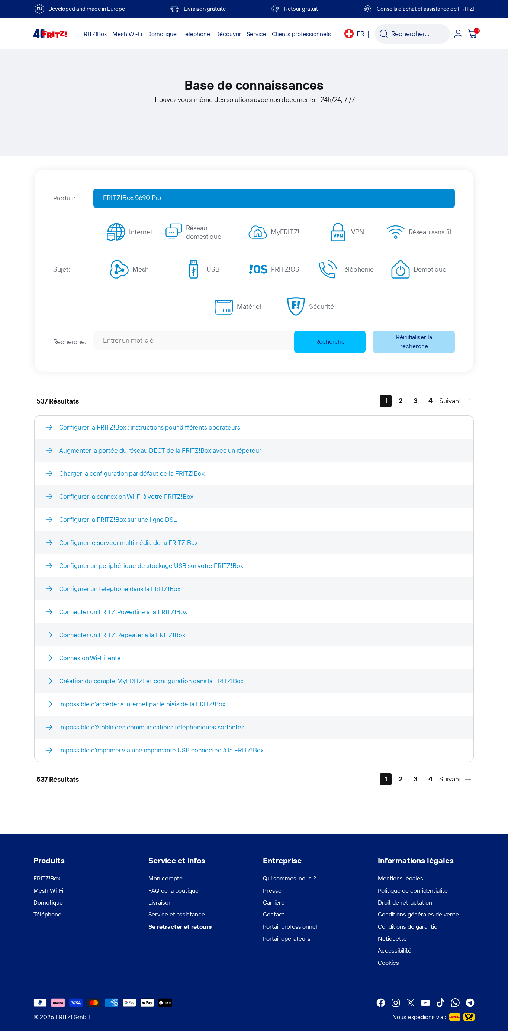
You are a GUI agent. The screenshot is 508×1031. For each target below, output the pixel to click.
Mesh (140, 269)
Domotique (430, 269)
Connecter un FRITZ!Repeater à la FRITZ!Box (122, 635)
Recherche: (69, 341)
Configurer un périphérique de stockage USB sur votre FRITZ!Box (151, 565)
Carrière (273, 902)
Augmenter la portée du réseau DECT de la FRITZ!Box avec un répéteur (160, 450)
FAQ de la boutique (173, 890)
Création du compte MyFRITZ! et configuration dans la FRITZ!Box (151, 681)
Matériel (249, 306)
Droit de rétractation (405, 902)
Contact (273, 914)
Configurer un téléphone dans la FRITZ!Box (119, 588)
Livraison (160, 902)
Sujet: (61, 269)
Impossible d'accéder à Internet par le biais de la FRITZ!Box (142, 704)
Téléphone (47, 914)
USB (213, 269)
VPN (357, 232)
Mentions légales (400, 878)
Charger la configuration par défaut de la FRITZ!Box (132, 473)
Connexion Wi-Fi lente (90, 658)
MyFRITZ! (285, 232)
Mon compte (165, 878)
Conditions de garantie (407, 926)
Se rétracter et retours (180, 926)
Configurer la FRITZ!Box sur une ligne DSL (118, 519)
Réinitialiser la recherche (414, 341)
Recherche (330, 341)
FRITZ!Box (46, 878)
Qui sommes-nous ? (289, 878)
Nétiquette (392, 938)
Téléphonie (357, 269)
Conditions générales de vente (418, 914)
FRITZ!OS (285, 269)
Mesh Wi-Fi (48, 890)
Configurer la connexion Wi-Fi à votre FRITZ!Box (126, 496)
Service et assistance (176, 914)
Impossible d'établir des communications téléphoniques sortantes (151, 727)
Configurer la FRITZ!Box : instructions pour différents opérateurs (149, 427)
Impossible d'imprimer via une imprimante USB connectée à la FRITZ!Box (161, 750)
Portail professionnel (290, 926)
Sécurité (321, 306)
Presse (272, 890)
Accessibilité (394, 950)
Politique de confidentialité (413, 890)
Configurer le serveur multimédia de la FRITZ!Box (128, 542)
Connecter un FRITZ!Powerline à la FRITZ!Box (123, 612)
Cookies (388, 962)
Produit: (64, 198)
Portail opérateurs (287, 938)
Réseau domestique (203, 232)
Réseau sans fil (430, 232)
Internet (140, 232)
